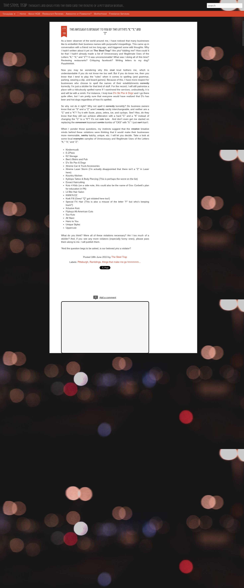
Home (23, 13)
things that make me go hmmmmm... (121, 261)
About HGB (34, 13)
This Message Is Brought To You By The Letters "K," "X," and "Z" (105, 31)
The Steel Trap (119, 257)
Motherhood (100, 13)
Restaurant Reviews (52, 13)
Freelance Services (119, 13)
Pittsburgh (83, 261)
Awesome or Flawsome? (79, 13)
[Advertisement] (167, 78)
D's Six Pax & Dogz (123, 93)
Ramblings (95, 261)
